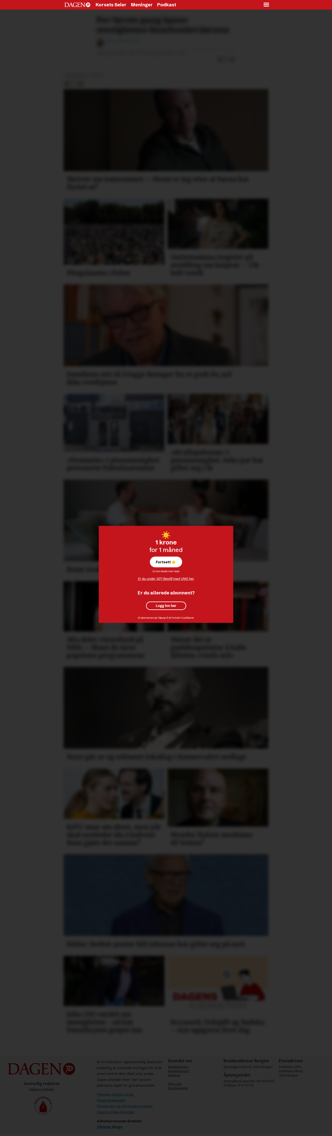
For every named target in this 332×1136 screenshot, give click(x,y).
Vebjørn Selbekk (41, 1089)
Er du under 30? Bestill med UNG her (166, 579)
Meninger (142, 4)
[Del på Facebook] (220, 59)
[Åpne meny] (266, 5)
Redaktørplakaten (111, 1100)
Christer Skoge (109, 1127)
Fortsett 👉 (166, 562)
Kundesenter (178, 1088)
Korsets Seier (110, 4)
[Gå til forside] (77, 5)
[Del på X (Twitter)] (226, 59)
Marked (174, 1075)
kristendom (76, 75)
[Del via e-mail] (232, 59)
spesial (96, 75)
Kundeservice (178, 1071)
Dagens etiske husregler (116, 1112)
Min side (175, 1084)
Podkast (166, 4)
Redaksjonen (178, 1067)
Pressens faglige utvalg (115, 1094)
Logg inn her (166, 606)
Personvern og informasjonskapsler (125, 1106)
